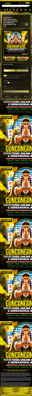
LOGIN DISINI (22, 70)
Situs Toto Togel (11, 382)
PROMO (9, 388)
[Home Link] (7, 3)
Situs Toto (16, 377)
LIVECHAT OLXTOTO (16, 91)
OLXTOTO (2, 372)
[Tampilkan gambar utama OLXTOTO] (9, 58)
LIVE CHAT (16, 393)
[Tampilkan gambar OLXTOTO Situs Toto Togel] (22, 58)
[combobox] (15, 6)
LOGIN (24, 388)
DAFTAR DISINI (10, 70)
